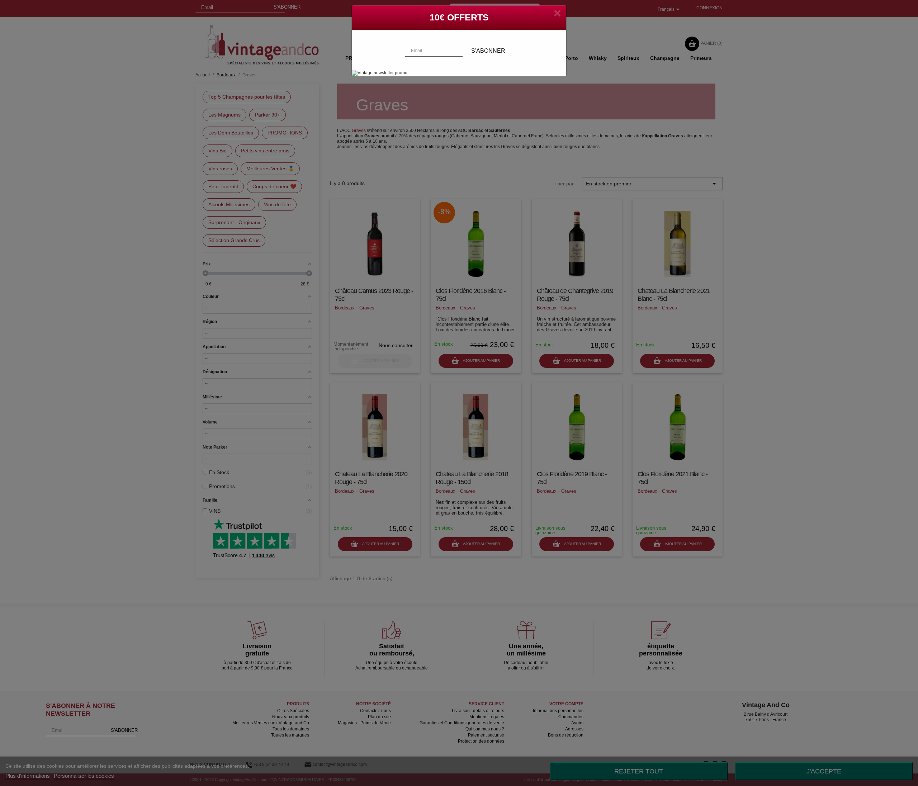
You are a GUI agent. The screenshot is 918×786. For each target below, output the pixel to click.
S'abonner (488, 56)
